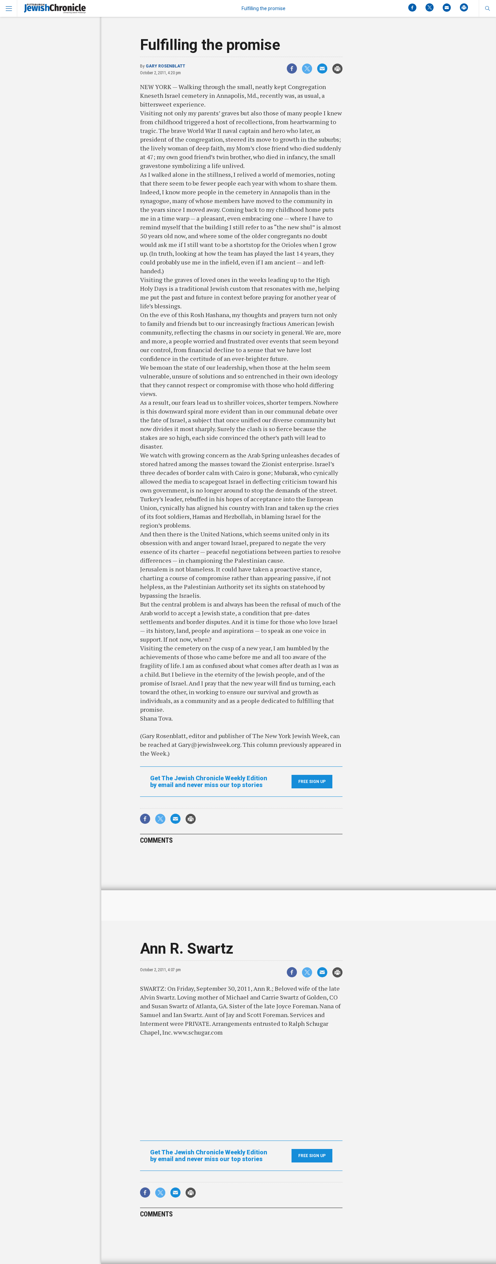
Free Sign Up (312, 781)
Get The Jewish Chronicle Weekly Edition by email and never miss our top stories (208, 781)
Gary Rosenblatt (165, 66)
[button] (487, 8)
